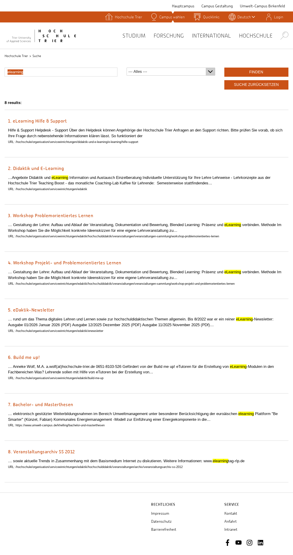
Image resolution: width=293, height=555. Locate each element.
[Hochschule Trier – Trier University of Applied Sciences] (41, 35)
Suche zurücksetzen (256, 85)
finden (256, 72)
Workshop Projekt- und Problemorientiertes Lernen (64, 262)
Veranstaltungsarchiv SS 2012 (41, 451)
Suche (37, 56)
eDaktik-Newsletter (31, 309)
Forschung (169, 36)
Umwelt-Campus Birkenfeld (262, 6)
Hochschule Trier (16, 56)
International (211, 36)
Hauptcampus (183, 6)
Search (284, 35)
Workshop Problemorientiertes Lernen (50, 215)
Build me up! (24, 357)
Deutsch (244, 17)
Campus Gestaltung (217, 6)
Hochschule (255, 36)
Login (278, 17)
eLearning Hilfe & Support (37, 120)
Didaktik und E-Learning (36, 168)
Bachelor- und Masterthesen (40, 404)
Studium (134, 36)
